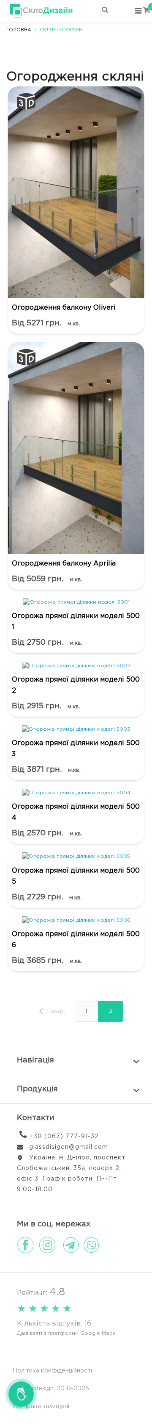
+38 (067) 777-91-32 (64, 1136)
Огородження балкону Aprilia (64, 563)
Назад (55, 1011)
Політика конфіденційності (52, 1370)
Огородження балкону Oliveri (63, 308)
